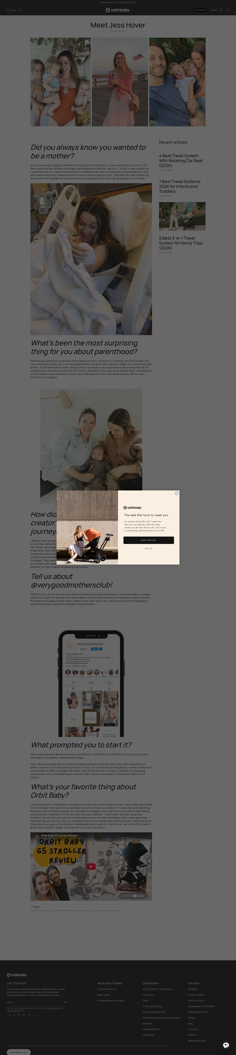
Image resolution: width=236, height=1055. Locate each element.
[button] (226, 1045)
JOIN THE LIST (148, 540)
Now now (148, 548)
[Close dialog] (176, 493)
